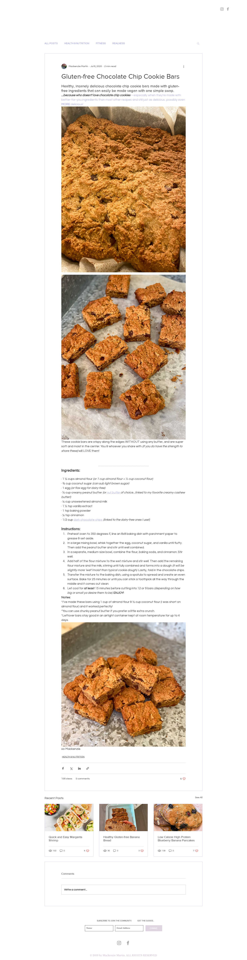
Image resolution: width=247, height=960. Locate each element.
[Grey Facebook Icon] (128, 943)
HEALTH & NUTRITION (76, 43)
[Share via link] (87, 768)
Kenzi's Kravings (123, 15)
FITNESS (101, 43)
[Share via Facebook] (63, 768)
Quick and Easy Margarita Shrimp (65, 838)
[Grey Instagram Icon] (119, 943)
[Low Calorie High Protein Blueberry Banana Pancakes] (178, 817)
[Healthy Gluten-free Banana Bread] (123, 817)
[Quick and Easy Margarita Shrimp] (69, 817)
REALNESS (118, 43)
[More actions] (184, 66)
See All (198, 797)
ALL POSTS (51, 43)
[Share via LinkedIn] (79, 768)
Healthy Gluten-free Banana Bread (121, 838)
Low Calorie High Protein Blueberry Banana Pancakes (176, 838)
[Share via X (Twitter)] (71, 768)
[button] (198, 43)
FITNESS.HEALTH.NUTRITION (124, 24)
